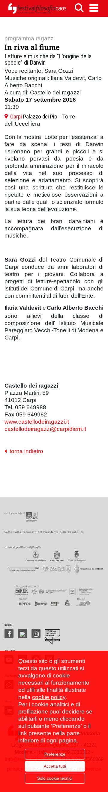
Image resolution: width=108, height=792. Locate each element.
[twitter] (22, 633)
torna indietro (25, 451)
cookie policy (48, 697)
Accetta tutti (55, 766)
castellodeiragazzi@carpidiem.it (45, 429)
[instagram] (36, 633)
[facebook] (9, 633)
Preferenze (54, 754)
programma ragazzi (29, 38)
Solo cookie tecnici (54, 778)
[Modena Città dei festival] (52, 637)
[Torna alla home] (37, 8)
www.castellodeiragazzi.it (36, 422)
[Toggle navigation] (94, 8)
